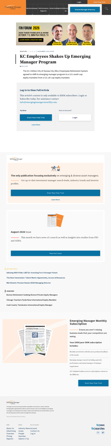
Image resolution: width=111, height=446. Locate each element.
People (21, 433)
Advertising (11, 431)
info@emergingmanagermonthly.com (38, 102)
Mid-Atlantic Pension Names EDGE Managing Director (29, 283)
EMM (8, 425)
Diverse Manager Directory (85, 9)
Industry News (24, 428)
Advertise (53, 8)
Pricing (9, 436)
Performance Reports (43, 9)
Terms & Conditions (12, 416)
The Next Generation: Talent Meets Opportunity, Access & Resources (36, 277)
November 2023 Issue (46, 51)
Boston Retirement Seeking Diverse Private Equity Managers (32, 295)
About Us (65, 9)
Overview (10, 433)
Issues (35, 8)
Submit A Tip (23, 438)
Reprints (60, 8)
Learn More (36, 125)
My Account (34, 425)
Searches (23, 51)
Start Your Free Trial (36, 117)
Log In (32, 433)
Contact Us (34, 431)
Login (79, 2)
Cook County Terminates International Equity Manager (29, 305)
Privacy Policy (21, 416)
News (20, 425)
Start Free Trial (99, 2)
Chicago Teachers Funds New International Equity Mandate (31, 300)
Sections (29, 8)
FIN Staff (25, 66)
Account (33, 428)
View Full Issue (55, 253)
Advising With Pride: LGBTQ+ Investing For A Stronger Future (32, 272)
